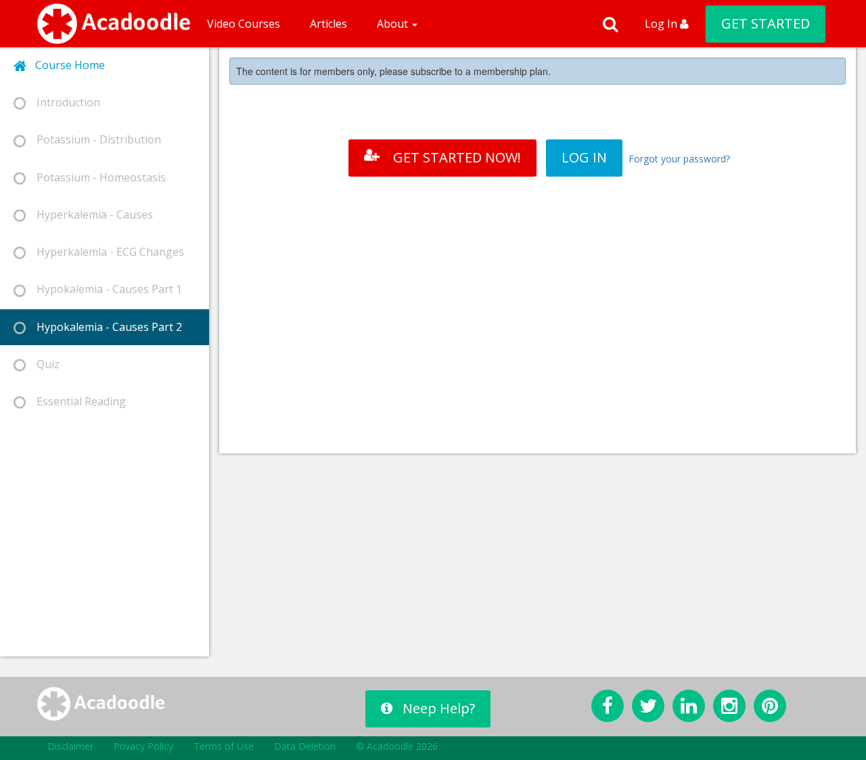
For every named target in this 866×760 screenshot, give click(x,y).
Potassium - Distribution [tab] (93, 139)
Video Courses (243, 23)
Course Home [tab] (66, 65)
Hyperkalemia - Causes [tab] (89, 214)
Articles (328, 23)
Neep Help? (439, 708)
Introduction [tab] (63, 102)
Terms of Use (223, 746)
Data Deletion (305, 746)
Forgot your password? (679, 158)
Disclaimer (70, 746)
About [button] (394, 23)
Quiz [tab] (43, 364)
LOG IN (584, 157)
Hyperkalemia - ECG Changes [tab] (105, 251)
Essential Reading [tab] (76, 401)
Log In (662, 23)
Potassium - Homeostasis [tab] (96, 177)
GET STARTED (765, 23)
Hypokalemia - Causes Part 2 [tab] (104, 326)
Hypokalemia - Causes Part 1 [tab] (104, 289)
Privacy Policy (143, 746)
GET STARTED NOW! (457, 157)
